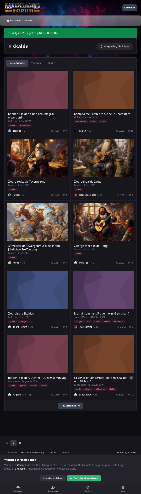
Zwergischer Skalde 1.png (91, 246)
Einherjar (12, 120)
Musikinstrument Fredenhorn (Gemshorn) (101, 313)
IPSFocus (132, 452)
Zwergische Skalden (21, 313)
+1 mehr (117, 321)
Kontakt (52, 452)
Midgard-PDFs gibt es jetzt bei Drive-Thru (35, 33)
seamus (17, 130)
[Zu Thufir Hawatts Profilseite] (9, 326)
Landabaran (14, 381)
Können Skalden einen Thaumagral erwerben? (31, 115)
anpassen (20, 468)
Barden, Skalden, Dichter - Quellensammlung (37, 378)
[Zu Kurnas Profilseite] (9, 262)
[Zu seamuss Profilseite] (9, 130)
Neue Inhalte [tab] (17, 63)
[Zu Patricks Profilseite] (9, 195)
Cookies (65, 452)
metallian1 (84, 262)
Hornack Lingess (87, 194)
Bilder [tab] (51, 63)
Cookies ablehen (53, 478)
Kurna (16, 262)
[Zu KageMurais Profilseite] (9, 394)
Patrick (16, 194)
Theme (120, 452)
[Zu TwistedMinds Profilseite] (75, 326)
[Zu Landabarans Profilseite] (75, 394)
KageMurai (18, 394)
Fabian (82, 130)
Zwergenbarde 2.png (87, 181)
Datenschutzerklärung (32, 452)
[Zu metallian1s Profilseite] (75, 262)
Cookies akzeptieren (86, 478)
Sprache (10, 452)
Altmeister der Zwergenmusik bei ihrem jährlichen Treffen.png (34, 247)
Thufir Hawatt (20, 326)
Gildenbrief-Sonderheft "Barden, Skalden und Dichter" (100, 379)
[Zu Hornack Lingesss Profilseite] (75, 195)
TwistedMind (80, 316)
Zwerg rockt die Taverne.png (26, 181)
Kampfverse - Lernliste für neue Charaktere (102, 114)
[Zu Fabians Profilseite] (75, 130)
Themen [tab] (36, 63)
